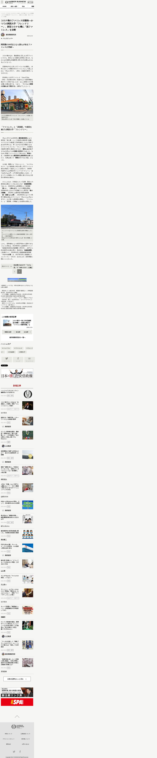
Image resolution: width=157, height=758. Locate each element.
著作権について (25, 739)
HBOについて (8, 733)
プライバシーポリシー (8, 739)
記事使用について (25, 733)
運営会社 (8, 744)
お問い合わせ (25, 744)
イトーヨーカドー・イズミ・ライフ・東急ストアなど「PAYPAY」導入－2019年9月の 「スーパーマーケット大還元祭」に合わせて (17, 299)
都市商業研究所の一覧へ (17, 337)
